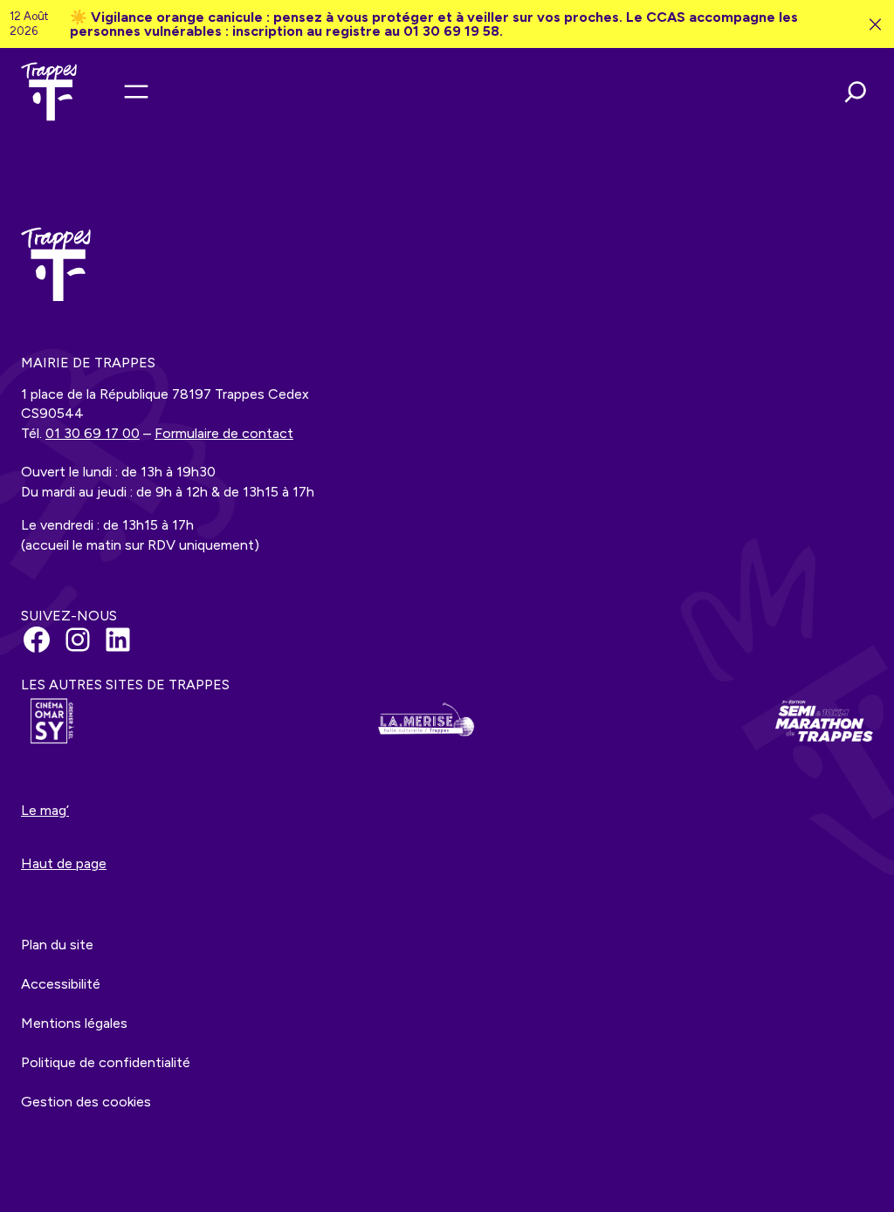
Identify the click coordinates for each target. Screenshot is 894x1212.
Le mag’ (45, 810)
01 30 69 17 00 (92, 433)
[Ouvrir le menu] (136, 91)
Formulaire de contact (224, 433)
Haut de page (64, 863)
